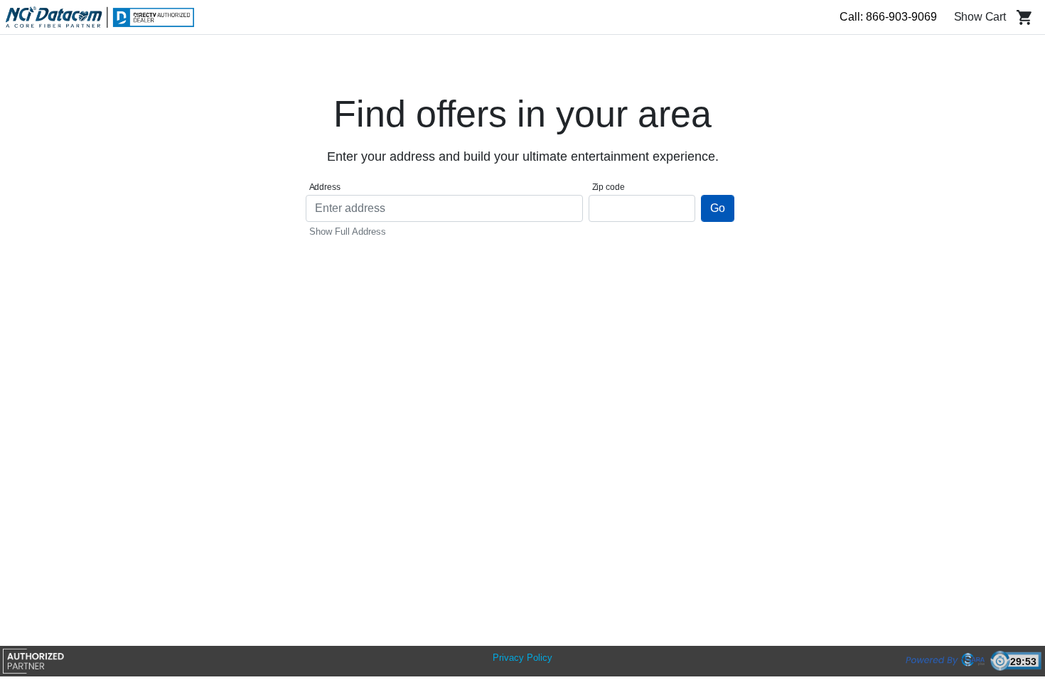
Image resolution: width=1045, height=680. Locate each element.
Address (325, 187)
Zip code (608, 187)
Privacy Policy (522, 657)
